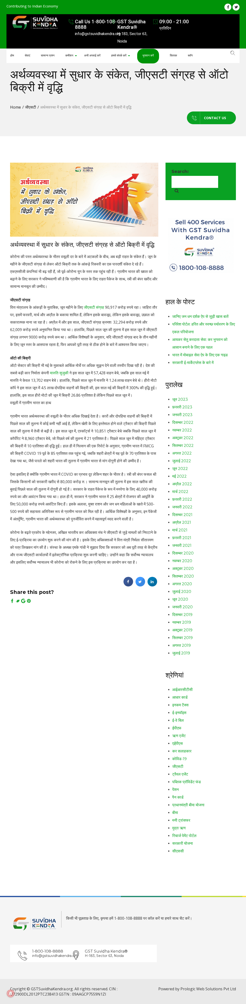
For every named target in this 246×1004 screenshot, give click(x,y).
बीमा (175, 812)
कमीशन (69, 55)
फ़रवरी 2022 (182, 499)
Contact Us (215, 118)
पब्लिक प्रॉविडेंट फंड (186, 782)
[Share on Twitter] (140, 585)
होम (12, 55)
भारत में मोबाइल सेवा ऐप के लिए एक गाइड (200, 355)
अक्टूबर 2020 (183, 568)
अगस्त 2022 (182, 453)
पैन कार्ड (178, 797)
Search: (180, 171)
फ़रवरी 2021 (181, 538)
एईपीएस (177, 743)
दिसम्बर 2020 (183, 553)
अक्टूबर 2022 (182, 438)
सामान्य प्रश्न (48, 55)
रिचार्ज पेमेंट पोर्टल (184, 835)
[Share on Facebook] (128, 585)
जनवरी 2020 (182, 607)
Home (15, 107)
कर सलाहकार (181, 751)
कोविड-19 (179, 759)
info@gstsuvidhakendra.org (51, 956)
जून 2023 (180, 399)
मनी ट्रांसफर (181, 820)
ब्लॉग (190, 55)
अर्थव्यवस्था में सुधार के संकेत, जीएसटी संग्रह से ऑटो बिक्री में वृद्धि (82, 244)
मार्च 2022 (180, 491)
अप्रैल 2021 (181, 522)
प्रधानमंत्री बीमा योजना (188, 805)
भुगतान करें (148, 55)
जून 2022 (180, 468)
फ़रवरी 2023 (182, 407)
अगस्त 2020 (182, 584)
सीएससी (178, 851)
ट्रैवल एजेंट (180, 774)
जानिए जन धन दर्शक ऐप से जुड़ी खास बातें (200, 316)
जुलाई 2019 (181, 653)
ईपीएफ (176, 728)
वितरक (173, 55)
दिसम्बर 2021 (182, 514)
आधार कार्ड (180, 697)
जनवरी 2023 (182, 415)
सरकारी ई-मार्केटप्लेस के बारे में (193, 362)
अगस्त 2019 (181, 645)
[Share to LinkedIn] (152, 585)
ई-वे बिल (178, 720)
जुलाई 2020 (181, 591)
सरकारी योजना (182, 843)
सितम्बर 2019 (182, 637)
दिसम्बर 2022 (182, 422)
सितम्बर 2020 (183, 576)
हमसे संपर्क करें (118, 55)
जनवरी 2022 (182, 507)
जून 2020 (180, 599)
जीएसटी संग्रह (94, 307)
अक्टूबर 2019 (182, 630)
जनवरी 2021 (181, 545)
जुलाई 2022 (181, 461)
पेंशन (175, 789)
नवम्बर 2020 (182, 561)
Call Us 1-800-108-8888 (96, 24)
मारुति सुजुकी (59, 373)
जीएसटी (30, 107)
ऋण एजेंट (179, 735)
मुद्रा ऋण (179, 828)
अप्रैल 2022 (182, 484)
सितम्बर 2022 (183, 445)
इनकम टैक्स (180, 705)
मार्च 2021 (179, 530)
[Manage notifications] (10, 993)
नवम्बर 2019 (181, 622)
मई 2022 (179, 476)
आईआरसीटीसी (182, 689)
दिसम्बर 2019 (182, 614)
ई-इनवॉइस (179, 712)
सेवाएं (27, 55)
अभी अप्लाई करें (92, 55)
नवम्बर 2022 (182, 430)
